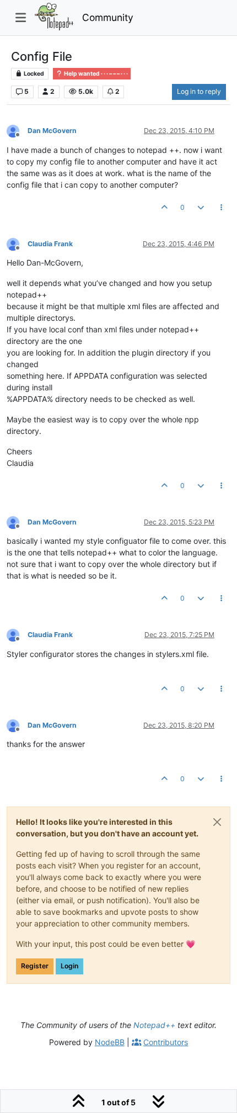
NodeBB (110, 1042)
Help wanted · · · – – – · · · (95, 73)
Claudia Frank (50, 244)
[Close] (217, 822)
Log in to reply (199, 91)
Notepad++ (154, 1025)
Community (107, 17)
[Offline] (17, 130)
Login (69, 966)
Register (35, 966)
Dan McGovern (52, 130)
